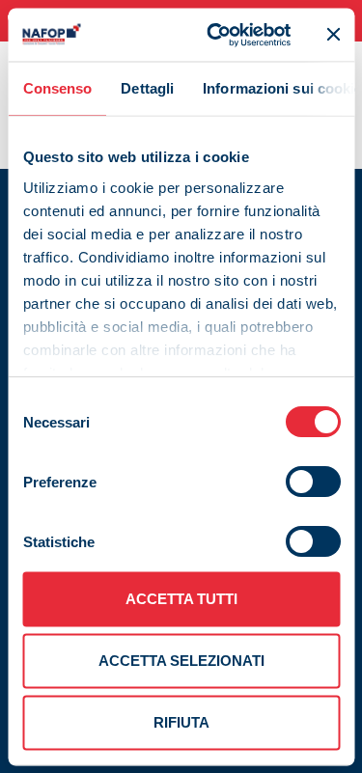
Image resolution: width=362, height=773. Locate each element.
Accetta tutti (181, 599)
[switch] (312, 481)
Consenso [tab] (57, 88)
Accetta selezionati (181, 660)
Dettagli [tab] (147, 88)
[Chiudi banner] (333, 34)
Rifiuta (181, 722)
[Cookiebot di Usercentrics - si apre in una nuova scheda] (216, 34)
